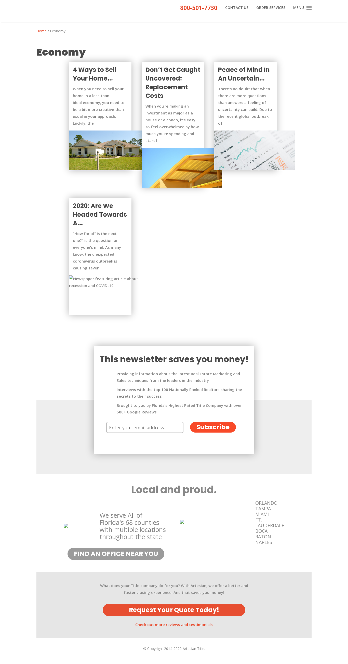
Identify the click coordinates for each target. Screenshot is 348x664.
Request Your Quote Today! (174, 609)
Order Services (270, 8)
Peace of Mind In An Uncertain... (244, 74)
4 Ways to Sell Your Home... (94, 74)
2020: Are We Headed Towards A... (100, 214)
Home (41, 31)
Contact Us (236, 8)
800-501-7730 (198, 8)
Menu (298, 8)
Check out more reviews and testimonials (174, 624)
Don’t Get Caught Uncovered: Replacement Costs (172, 83)
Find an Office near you (116, 553)
